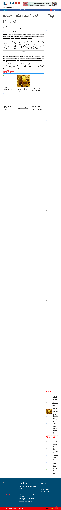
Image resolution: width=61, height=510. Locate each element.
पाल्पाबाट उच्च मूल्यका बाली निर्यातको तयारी (36, 89)
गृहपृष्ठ (9, 10)
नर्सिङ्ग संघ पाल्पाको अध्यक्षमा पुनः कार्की (55, 444)
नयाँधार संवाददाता (9, 27)
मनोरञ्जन (36, 10)
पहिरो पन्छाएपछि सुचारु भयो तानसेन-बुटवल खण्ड (23, 108)
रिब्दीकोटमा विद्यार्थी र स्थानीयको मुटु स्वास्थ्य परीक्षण (8, 89)
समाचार (12, 10)
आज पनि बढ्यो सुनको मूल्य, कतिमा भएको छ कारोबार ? (22, 89)
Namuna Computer (54, 508)
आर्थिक (17, 10)
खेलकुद (44, 10)
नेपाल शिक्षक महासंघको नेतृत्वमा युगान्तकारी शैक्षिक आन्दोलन (55, 464)
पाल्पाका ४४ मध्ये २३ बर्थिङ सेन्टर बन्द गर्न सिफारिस (8, 108)
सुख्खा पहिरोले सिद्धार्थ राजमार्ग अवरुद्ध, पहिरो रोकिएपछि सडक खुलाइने (37, 108)
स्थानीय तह (31, 10)
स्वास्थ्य (40, 10)
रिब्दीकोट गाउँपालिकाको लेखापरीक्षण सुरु (55, 404)
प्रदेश (20, 10)
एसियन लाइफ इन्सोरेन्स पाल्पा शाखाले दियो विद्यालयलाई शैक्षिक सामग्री (55, 450)
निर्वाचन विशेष (25, 10)
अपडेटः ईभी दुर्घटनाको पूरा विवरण (55, 457)
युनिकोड (55, 10)
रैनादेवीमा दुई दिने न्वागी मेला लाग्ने (55, 471)
